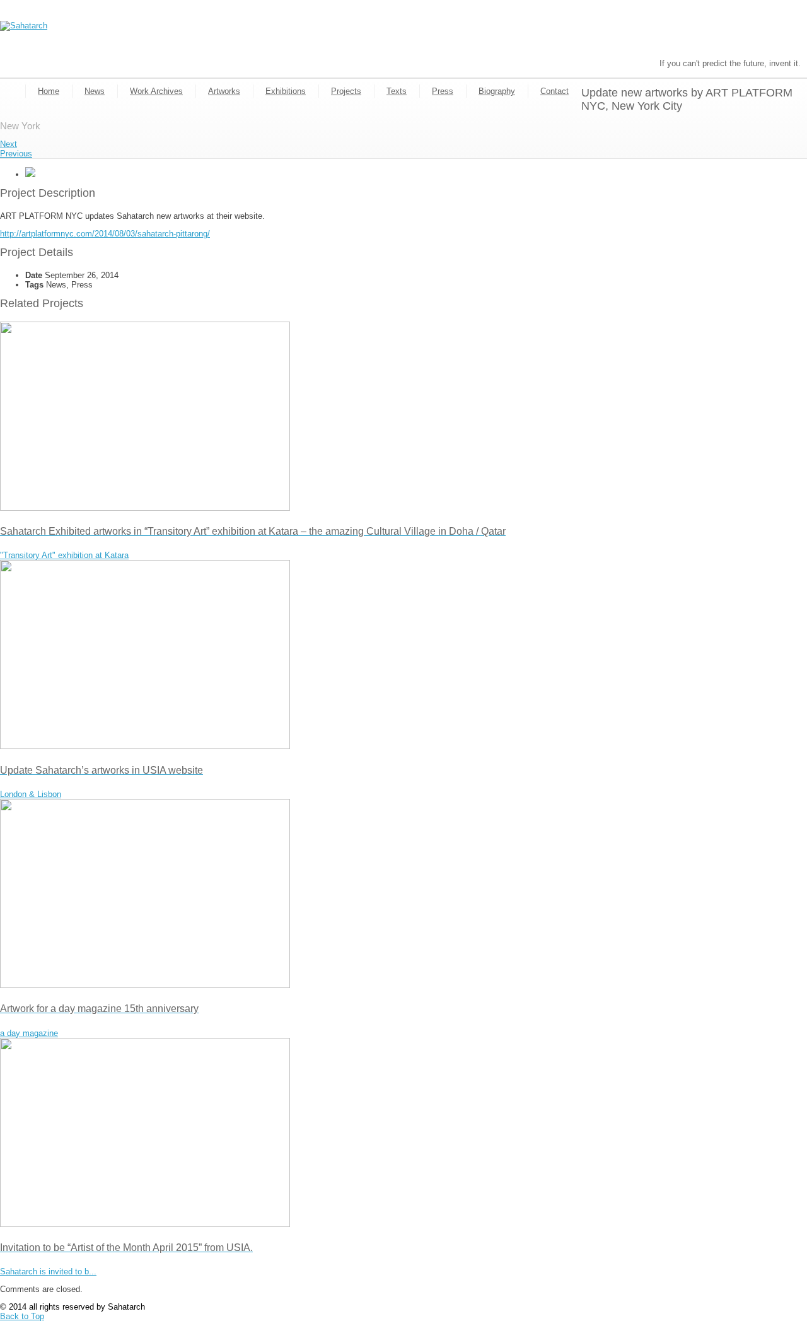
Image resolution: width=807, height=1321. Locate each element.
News (94, 91)
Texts (396, 91)
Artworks (224, 91)
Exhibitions (285, 91)
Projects (346, 91)
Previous (16, 153)
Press (442, 91)
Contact (554, 91)
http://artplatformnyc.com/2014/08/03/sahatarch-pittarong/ (105, 233)
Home (48, 91)
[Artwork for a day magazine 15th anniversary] (145, 985)
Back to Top (22, 1316)
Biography (497, 91)
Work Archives (156, 91)
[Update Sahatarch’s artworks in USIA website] (145, 746)
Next (8, 144)
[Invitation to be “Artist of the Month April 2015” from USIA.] (145, 1224)
